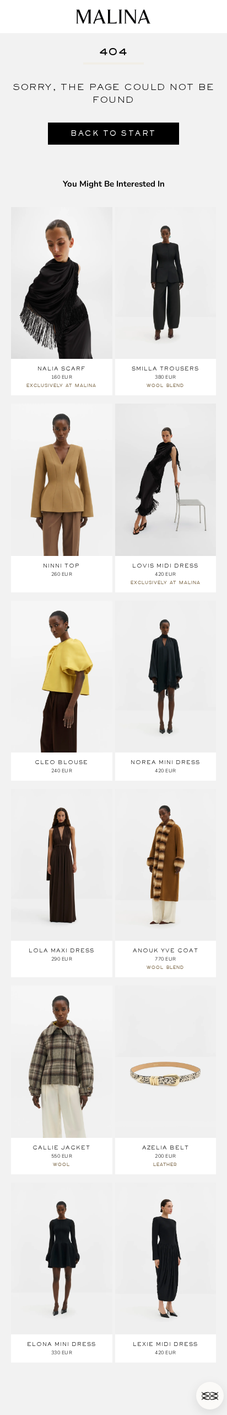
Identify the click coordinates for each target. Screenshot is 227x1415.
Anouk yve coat (165, 950)
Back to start (113, 133)
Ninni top (61, 566)
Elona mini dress (61, 1344)
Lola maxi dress (61, 950)
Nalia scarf (61, 368)
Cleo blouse (61, 762)
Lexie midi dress (165, 1344)
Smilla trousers (165, 368)
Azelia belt (165, 1147)
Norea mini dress (165, 762)
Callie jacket (61, 1147)
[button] (210, 1395)
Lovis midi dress (165, 566)
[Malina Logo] (113, 16)
